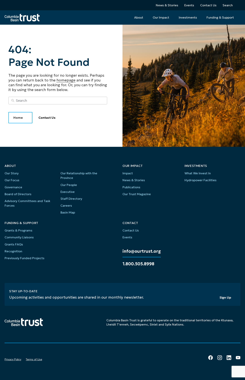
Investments (188, 17)
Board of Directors (18, 194)
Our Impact (161, 17)
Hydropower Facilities (200, 180)
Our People (68, 185)
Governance (13, 187)
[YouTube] (238, 357)
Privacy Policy (13, 359)
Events (189, 5)
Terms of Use (34, 359)
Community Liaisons (19, 237)
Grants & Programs (18, 230)
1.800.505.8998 (138, 263)
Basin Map (67, 212)
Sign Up (225, 297)
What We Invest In (198, 173)
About (138, 17)
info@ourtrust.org (141, 251)
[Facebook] (210, 357)
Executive (67, 192)
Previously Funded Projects (24, 258)
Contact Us (208, 5)
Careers (66, 205)
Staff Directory (71, 199)
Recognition (13, 251)
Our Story (12, 173)
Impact (127, 173)
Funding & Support (220, 17)
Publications (131, 187)
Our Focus (12, 180)
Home (18, 117)
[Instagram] (219, 357)
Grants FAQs (14, 244)
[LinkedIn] (229, 357)
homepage (65, 80)
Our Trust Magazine (136, 194)
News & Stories (167, 5)
